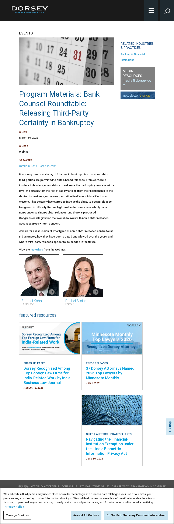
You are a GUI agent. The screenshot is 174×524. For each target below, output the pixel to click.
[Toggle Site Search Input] (167, 10)
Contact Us (69, 486)
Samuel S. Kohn (28, 166)
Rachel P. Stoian (47, 166)
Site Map (84, 486)
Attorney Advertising (45, 486)
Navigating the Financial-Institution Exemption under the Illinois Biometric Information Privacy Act (110, 446)
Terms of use (101, 486)
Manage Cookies (17, 515)
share (170, 425)
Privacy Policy (14, 506)
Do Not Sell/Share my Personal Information (136, 515)
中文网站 (23, 486)
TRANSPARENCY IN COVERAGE (148, 486)
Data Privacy (120, 486)
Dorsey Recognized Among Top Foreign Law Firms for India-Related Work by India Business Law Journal (47, 375)
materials (37, 249)
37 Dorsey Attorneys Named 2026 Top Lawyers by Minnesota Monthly (110, 373)
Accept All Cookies (86, 515)
